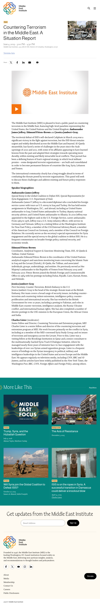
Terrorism (7, 53)
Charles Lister (57, 497)
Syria (13, 53)
